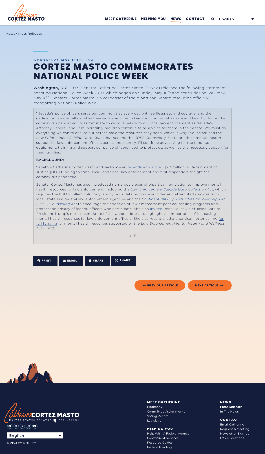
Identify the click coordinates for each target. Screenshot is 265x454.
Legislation (155, 420)
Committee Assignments (166, 411)
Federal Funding (159, 447)
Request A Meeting (234, 429)
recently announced (145, 167)
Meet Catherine (163, 402)
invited (156, 209)
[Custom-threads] (28, 426)
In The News (229, 411)
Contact (230, 420)
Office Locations (232, 438)
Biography (155, 407)
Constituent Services (163, 438)
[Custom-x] (16, 426)
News (10, 33)
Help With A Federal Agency (168, 433)
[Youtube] (34, 426)
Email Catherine (232, 424)
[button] (45, 261)
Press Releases (30, 33)
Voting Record (158, 416)
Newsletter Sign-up (235, 433)
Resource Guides (160, 442)
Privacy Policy (21, 443)
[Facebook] (9, 426)
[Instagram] (22, 426)
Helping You (160, 429)
